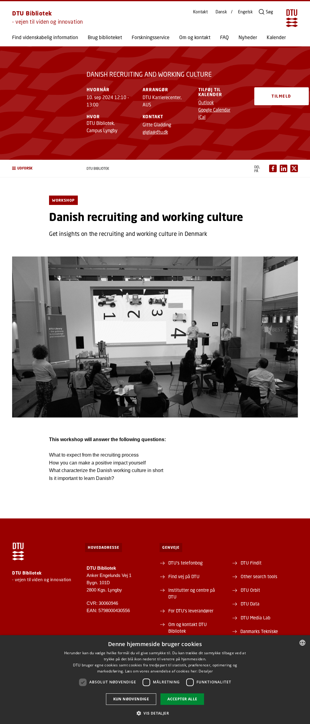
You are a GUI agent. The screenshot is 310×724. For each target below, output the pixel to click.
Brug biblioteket (105, 37)
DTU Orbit (250, 590)
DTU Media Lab (255, 617)
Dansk (221, 12)
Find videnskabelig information (45, 37)
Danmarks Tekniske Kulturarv (259, 634)
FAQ (224, 37)
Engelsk (245, 12)
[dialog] (155, 679)
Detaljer (206, 671)
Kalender (276, 37)
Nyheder (248, 37)
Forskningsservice (151, 37)
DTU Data (250, 603)
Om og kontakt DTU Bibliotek (187, 628)
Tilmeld (281, 96)
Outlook (206, 102)
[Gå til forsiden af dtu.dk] (292, 18)
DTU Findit (251, 562)
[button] (43, 168)
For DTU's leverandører (190, 610)
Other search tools (259, 576)
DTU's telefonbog (185, 562)
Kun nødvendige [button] (131, 699)
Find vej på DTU (184, 576)
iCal (202, 117)
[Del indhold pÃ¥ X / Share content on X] (294, 168)
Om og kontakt (194, 37)
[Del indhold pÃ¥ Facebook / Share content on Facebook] (273, 168)
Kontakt (200, 12)
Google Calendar (214, 109)
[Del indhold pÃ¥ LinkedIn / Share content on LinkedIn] (283, 168)
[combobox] (302, 643)
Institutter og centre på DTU (191, 593)
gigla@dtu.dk (155, 132)
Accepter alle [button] (182, 699)
